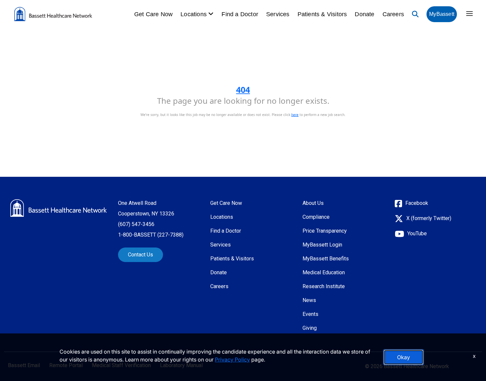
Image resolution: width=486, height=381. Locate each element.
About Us (313, 203)
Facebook (416, 203)
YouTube (417, 233)
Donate (364, 14)
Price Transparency (325, 231)
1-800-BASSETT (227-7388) (150, 235)
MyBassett (441, 14)
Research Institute (324, 286)
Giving (310, 328)
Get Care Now (153, 14)
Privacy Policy (232, 359)
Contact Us (140, 254)
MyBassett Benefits (326, 258)
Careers (393, 14)
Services (278, 14)
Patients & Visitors (322, 14)
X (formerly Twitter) (428, 218)
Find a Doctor (240, 14)
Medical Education (324, 272)
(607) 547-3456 (136, 224)
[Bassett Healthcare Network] (58, 208)
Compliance (316, 217)
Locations (221, 217)
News (309, 300)
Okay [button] (403, 357)
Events (310, 314)
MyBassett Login (322, 245)
